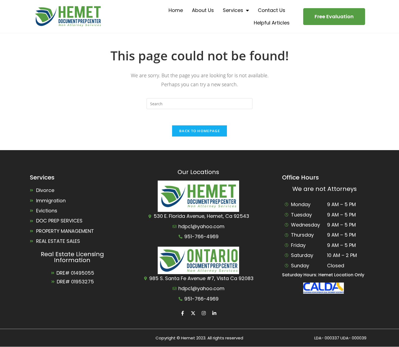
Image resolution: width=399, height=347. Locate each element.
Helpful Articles (272, 22)
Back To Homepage (199, 130)
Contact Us (271, 10)
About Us (203, 10)
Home (176, 10)
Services (233, 10)
